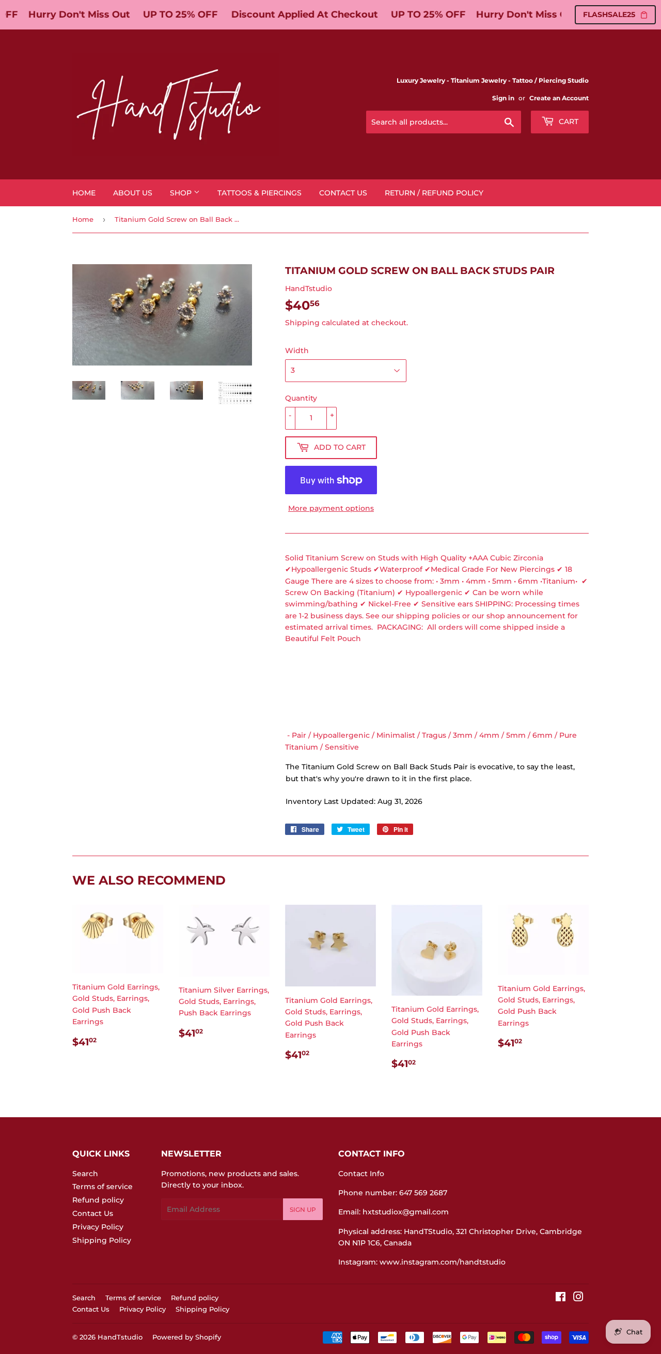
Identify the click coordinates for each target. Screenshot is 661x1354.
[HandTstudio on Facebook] (560, 1298)
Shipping (302, 322)
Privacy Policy (97, 1226)
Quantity (301, 398)
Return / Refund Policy (434, 192)
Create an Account (559, 98)
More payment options (331, 508)
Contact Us (343, 192)
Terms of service (102, 1186)
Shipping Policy (101, 1240)
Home (84, 192)
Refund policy (98, 1200)
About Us (132, 192)
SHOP (182, 192)
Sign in (503, 98)
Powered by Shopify (186, 1337)
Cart (567, 121)
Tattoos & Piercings (259, 192)
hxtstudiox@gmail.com (406, 1211)
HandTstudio (120, 1337)
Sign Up (303, 1209)
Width (297, 350)
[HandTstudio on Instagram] (578, 1298)
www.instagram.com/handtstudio (443, 1262)
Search (85, 1173)
